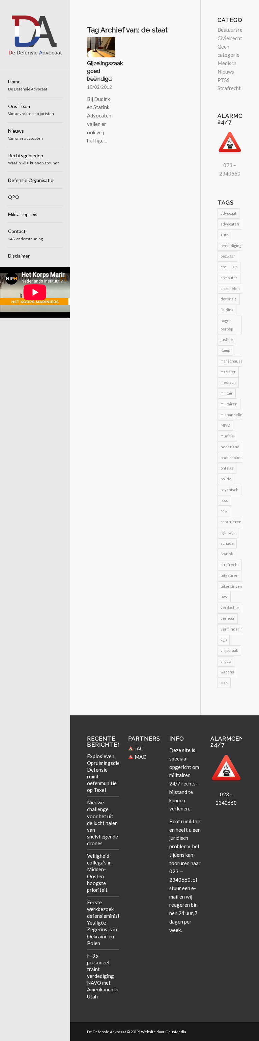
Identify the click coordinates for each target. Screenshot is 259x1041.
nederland (230, 447)
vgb (224, 639)
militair (227, 393)
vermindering (231, 629)
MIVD (225, 425)
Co (235, 267)
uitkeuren (229, 575)
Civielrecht (230, 38)
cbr (223, 267)
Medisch (227, 63)
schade (227, 543)
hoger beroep (227, 324)
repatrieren (231, 521)
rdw (224, 511)
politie (226, 479)
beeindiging (231, 245)
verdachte (230, 607)
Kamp (225, 350)
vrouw (226, 661)
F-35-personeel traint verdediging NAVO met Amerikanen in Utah (102, 976)
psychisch (229, 489)
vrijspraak (229, 650)
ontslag (227, 468)
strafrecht (230, 564)
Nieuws (226, 72)
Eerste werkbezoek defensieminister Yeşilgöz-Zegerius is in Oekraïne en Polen (105, 922)
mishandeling (231, 414)
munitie (227, 436)
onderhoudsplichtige (231, 457)
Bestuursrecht (234, 30)
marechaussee (231, 361)
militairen (229, 404)
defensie (229, 299)
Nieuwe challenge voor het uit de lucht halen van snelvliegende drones (102, 822)
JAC (138, 748)
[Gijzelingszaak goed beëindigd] (101, 47)
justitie (227, 339)
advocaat (228, 213)
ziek (224, 682)
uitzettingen (231, 586)
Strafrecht (229, 88)
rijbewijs (228, 532)
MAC (140, 757)
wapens (227, 672)
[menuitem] (35, 85)
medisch (228, 382)
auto (224, 235)
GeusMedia (175, 1032)
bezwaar (228, 256)
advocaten (230, 224)
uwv (224, 596)
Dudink (227, 310)
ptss (224, 500)
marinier (228, 372)
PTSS (224, 80)
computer (229, 277)
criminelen (230, 288)
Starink (227, 554)
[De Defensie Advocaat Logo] (35, 35)
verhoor (228, 618)
